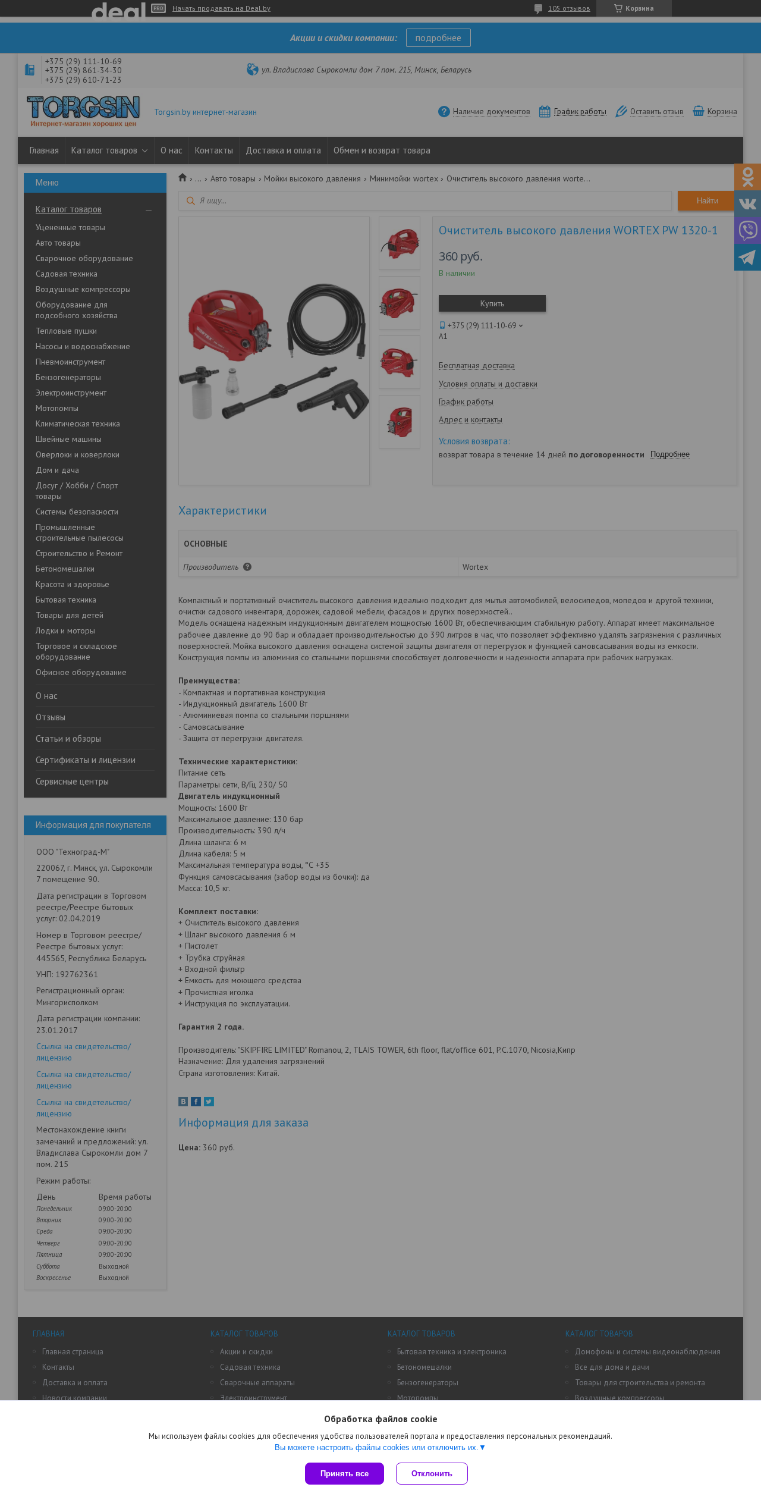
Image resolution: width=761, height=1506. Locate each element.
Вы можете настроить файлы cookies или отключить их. (377, 1447)
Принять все (344, 1473)
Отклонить (431, 1473)
